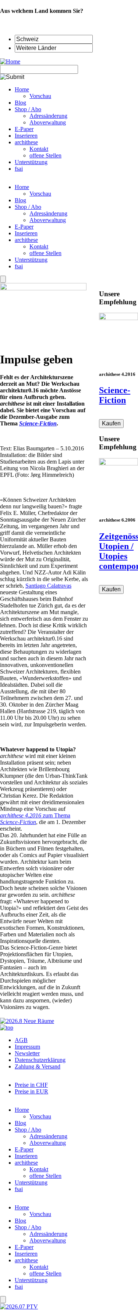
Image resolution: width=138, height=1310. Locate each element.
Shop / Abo (28, 207)
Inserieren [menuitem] (26, 136)
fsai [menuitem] (19, 169)
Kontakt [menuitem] (38, 149)
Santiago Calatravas (48, 586)
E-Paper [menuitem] (24, 129)
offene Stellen (45, 253)
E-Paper (24, 227)
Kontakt (38, 246)
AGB (21, 1040)
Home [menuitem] (22, 89)
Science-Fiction (114, 395)
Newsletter (27, 1053)
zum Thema (35, 818)
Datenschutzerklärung (40, 1060)
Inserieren (26, 233)
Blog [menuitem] (20, 102)
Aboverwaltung (47, 220)
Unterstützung (31, 260)
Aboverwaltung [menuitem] (47, 122)
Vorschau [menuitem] (40, 96)
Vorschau (40, 193)
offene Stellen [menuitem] (45, 155)
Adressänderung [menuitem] (48, 116)
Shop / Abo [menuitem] (28, 109)
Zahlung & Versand (37, 1066)
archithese (26, 240)
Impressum (27, 1047)
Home (22, 187)
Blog (20, 200)
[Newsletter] (3, 279)
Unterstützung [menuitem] (31, 162)
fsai (19, 266)
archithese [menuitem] (26, 142)
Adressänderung (48, 213)
